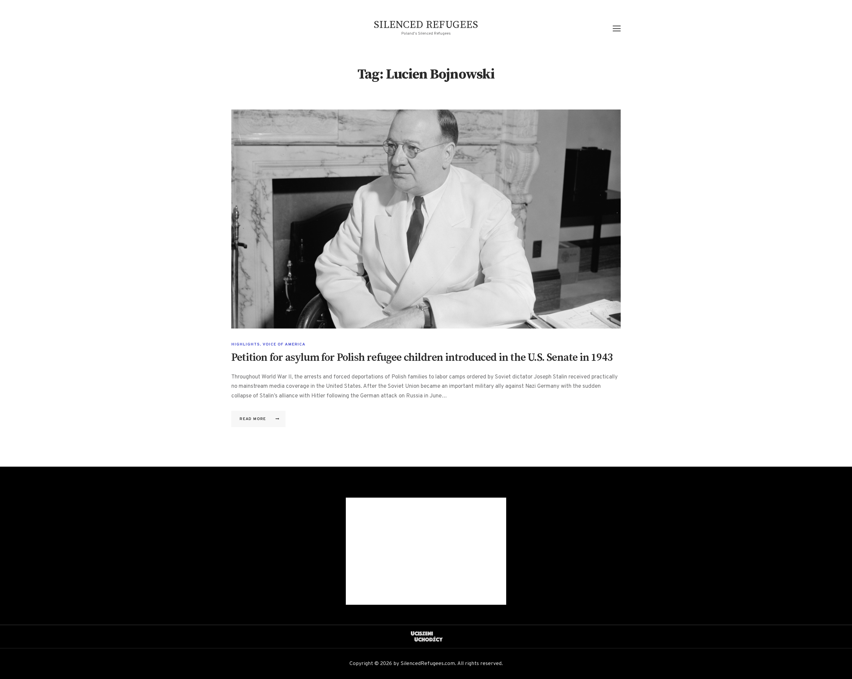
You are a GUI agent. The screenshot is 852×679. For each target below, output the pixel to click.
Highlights (245, 344)
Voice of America (284, 344)
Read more (253, 419)
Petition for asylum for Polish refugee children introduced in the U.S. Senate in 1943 (422, 357)
